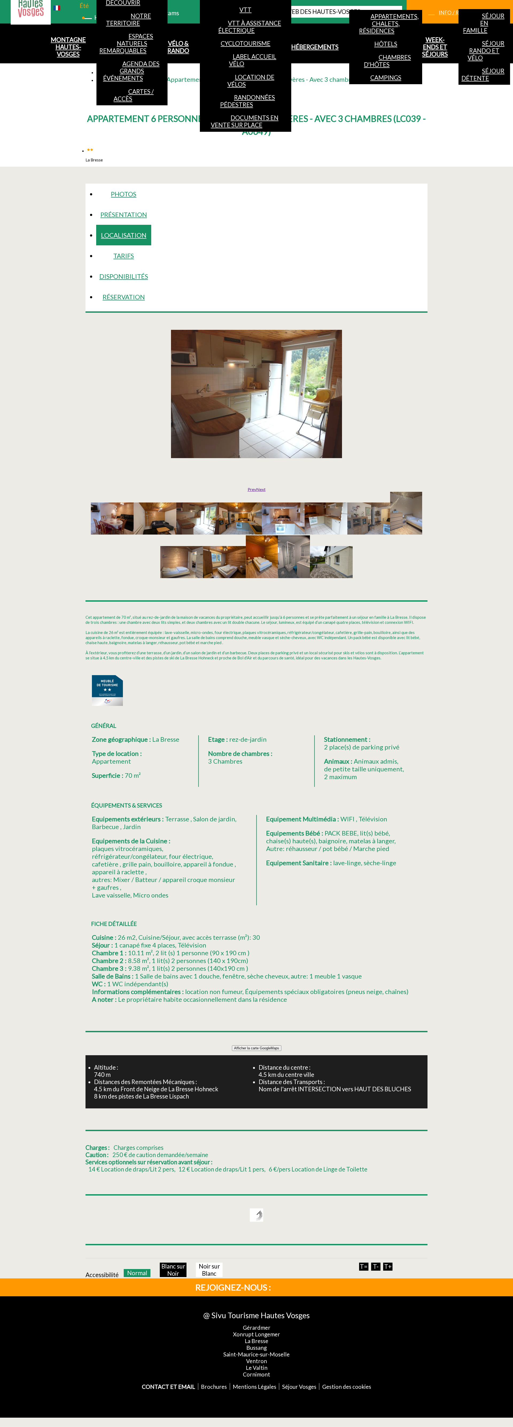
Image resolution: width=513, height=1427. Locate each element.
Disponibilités (123, 276)
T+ (388, 1266)
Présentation (123, 214)
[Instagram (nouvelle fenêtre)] (308, 1287)
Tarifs (123, 256)
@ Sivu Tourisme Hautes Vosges (256, 1315)
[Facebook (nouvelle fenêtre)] (291, 1287)
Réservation (124, 297)
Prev (252, 489)
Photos (123, 194)
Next (261, 489)
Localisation (123, 235)
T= (364, 1266)
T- (376, 1266)
